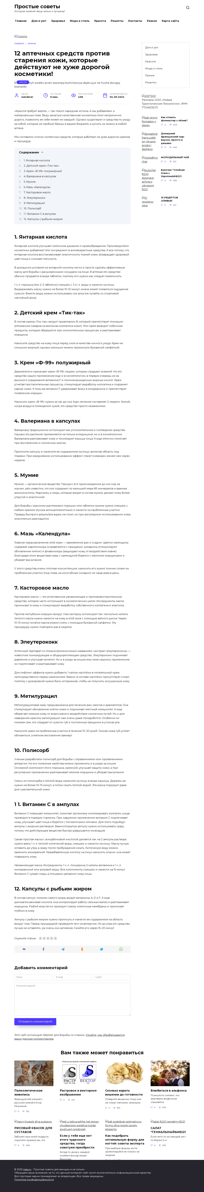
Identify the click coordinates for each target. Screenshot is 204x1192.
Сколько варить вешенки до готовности (124, 1092)
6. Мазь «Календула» (37, 187)
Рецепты (117, 20)
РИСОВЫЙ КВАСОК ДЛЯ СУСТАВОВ (33, 1130)
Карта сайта (170, 20)
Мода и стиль (80, 20)
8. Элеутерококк (34, 197)
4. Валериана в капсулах (40, 176)
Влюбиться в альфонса (169, 1090)
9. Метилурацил (34, 203)
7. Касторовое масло (37, 192)
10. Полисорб (32, 208)
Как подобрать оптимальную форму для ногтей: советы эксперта (124, 1139)
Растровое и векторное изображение (78, 1092)
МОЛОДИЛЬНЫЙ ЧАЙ (175, 157)
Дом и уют (38, 20)
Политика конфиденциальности (34, 1179)
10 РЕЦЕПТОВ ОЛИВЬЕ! (169, 199)
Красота (100, 20)
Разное (152, 20)
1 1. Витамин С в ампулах (40, 213)
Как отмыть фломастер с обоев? (174, 119)
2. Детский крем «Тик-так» (41, 165)
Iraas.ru (27, 1169)
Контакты (135, 20)
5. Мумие (30, 181)
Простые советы (37, 6)
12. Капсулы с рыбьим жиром (43, 219)
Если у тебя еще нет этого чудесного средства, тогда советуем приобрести (77, 1141)
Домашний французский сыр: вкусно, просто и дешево (172, 138)
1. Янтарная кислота (37, 160)
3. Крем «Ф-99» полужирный (43, 171)
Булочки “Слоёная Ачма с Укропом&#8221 (173, 173)
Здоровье (58, 20)
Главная (21, 20)
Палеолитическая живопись (28, 1092)
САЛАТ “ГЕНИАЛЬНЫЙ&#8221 (168, 1130)
